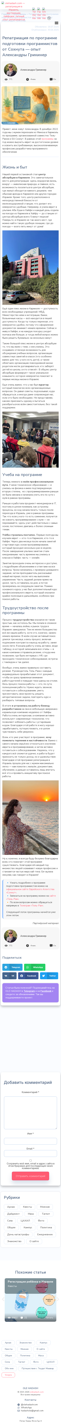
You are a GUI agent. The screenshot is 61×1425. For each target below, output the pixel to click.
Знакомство (14, 1241)
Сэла (10, 1220)
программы (47, 138)
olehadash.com (37, 1392)
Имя (30, 1133)
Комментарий (30, 1092)
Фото (41, 1220)
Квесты (27, 1207)
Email (30, 1148)
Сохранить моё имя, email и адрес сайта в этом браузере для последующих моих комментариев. (30, 1165)
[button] (57, 23)
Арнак (11, 1207)
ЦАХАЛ (25, 1220)
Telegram (29, 991)
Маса (31, 1214)
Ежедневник (45, 1234)
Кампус (28, 1227)
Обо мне (9, 1368)
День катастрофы (18, 1234)
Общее (11, 1227)
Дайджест (13, 1214)
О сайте (34, 1241)
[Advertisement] (30, 1039)
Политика (46, 1227)
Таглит (46, 1214)
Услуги (8, 1374)
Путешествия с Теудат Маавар (38, 1368)
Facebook (46, 991)
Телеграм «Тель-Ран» (31, 905)
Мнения (45, 1207)
